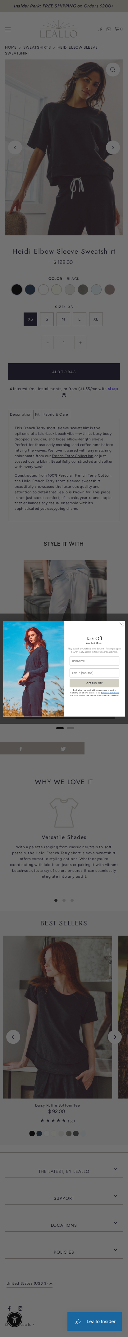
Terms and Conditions (110, 693)
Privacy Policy (79, 695)
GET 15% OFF (94, 683)
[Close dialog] (121, 624)
